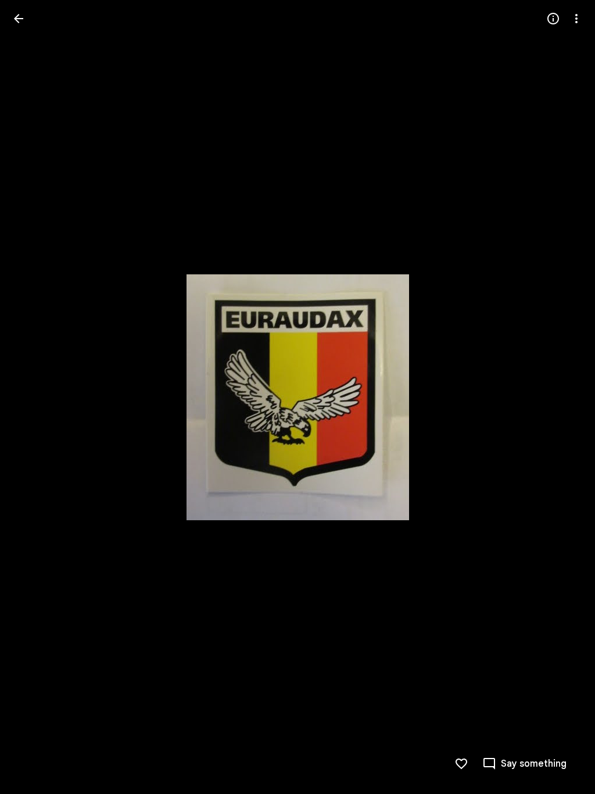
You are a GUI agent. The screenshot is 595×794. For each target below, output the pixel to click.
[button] (32, 397)
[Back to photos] (19, 19)
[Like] (461, 764)
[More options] (576, 18)
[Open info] (553, 18)
